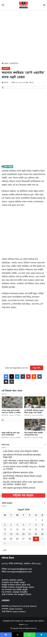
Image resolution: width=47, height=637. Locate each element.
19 (17, 534)
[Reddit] (34, 376)
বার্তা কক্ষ (5, 82)
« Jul (4, 550)
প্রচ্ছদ (6, 63)
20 (23, 534)
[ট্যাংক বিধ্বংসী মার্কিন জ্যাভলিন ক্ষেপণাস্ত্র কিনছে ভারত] (34, 425)
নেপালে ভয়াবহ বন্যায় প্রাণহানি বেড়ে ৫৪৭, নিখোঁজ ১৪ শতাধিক (11, 411)
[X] (11, 376)
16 (42, 529)
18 (11, 534)
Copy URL (36, 368)
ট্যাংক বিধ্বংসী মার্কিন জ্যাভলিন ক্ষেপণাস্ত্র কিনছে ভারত (33, 434)
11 (11, 529)
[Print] (11, 381)
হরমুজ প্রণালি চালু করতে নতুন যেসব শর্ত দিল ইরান (11, 434)
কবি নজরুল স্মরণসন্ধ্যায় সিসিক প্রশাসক (19, 488)
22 (36, 534)
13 (23, 529)
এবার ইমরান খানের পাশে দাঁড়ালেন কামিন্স (20, 451)
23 (42, 534)
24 (5, 539)
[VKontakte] (39, 376)
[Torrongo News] (23, 5)
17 (5, 534)
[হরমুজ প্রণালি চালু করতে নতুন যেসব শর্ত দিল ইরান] (12, 425)
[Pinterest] (28, 376)
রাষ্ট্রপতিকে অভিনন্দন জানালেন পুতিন (18, 472)
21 (30, 534)
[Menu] (3, 5)
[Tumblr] (23, 376)
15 (36, 529)
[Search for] (44, 5)
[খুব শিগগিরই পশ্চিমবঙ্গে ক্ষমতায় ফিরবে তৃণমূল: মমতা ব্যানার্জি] (34, 402)
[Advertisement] (23, 35)
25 (11, 539)
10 (5, 529)
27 (23, 539)
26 (17, 539)
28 (30, 539)
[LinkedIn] (17, 376)
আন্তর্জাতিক (14, 63)
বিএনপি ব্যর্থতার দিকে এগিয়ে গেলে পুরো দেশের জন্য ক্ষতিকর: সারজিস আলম (23, 483)
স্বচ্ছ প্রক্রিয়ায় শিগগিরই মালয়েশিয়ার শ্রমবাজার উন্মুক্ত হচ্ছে (22, 456)
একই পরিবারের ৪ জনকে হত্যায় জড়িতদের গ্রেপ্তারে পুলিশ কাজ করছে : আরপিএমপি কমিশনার (23, 461)
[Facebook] (6, 376)
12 (17, 529)
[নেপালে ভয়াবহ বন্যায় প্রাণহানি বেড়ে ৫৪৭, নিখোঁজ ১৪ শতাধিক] (12, 402)
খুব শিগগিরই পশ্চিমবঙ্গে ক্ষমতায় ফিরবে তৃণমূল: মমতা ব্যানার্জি (33, 411)
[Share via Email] (6, 381)
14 (30, 529)
